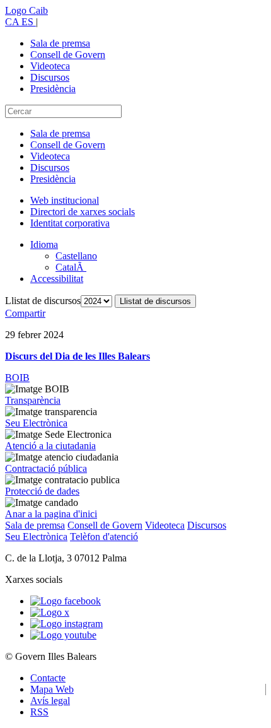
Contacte (48, 677)
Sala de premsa (60, 43)
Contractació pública (46, 468)
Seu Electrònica (36, 423)
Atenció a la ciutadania (50, 445)
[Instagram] (66, 623)
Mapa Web (52, 689)
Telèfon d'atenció (104, 536)
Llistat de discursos (43, 300)
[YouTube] (63, 635)
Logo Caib (26, 10)
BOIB (17, 377)
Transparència (33, 400)
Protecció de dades (42, 491)
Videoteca (50, 66)
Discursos (49, 77)
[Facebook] (65, 601)
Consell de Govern (67, 54)
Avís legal (50, 700)
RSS (39, 712)
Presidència (53, 88)
